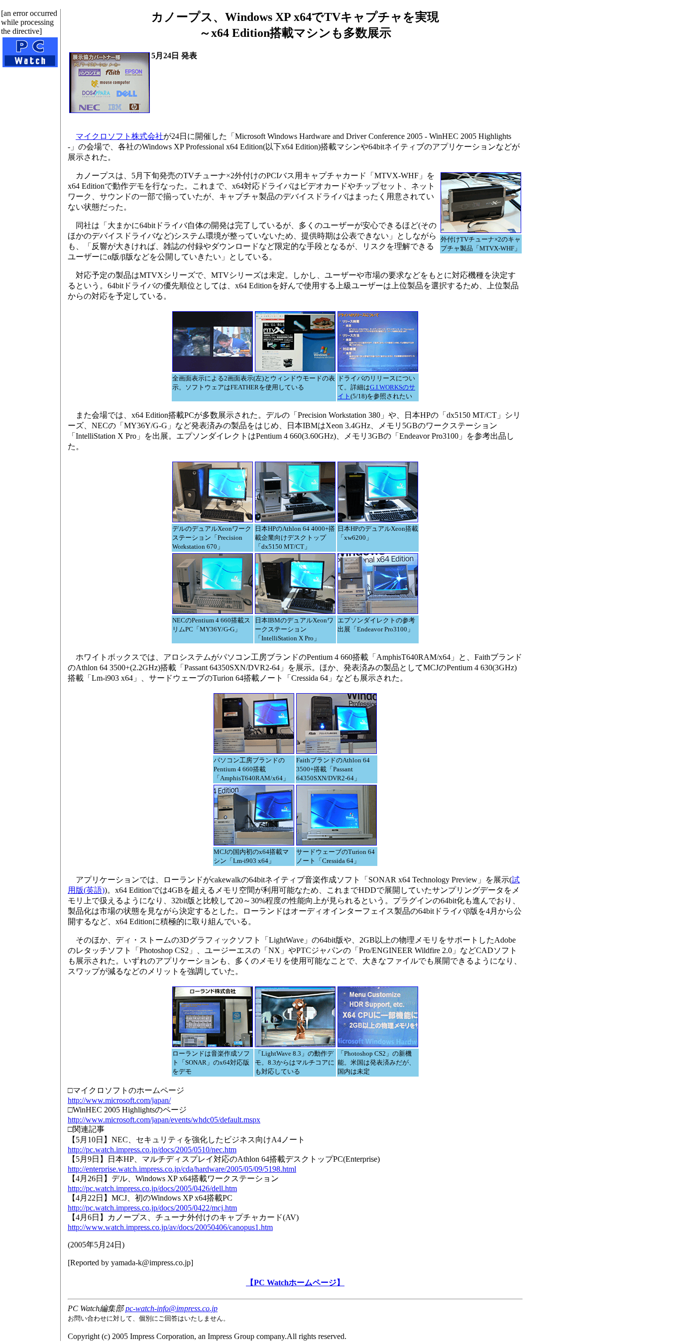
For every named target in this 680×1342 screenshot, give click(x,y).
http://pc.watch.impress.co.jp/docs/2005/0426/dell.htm (152, 1188)
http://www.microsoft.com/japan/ (119, 1100)
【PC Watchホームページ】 (295, 1282)
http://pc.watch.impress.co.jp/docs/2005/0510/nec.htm (152, 1149)
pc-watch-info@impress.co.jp (171, 1308)
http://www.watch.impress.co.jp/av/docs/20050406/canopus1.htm (170, 1227)
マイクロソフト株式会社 (119, 136)
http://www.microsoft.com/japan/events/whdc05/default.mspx (164, 1119)
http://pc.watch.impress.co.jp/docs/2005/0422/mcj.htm (152, 1208)
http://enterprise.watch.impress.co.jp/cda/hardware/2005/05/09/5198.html (182, 1169)
